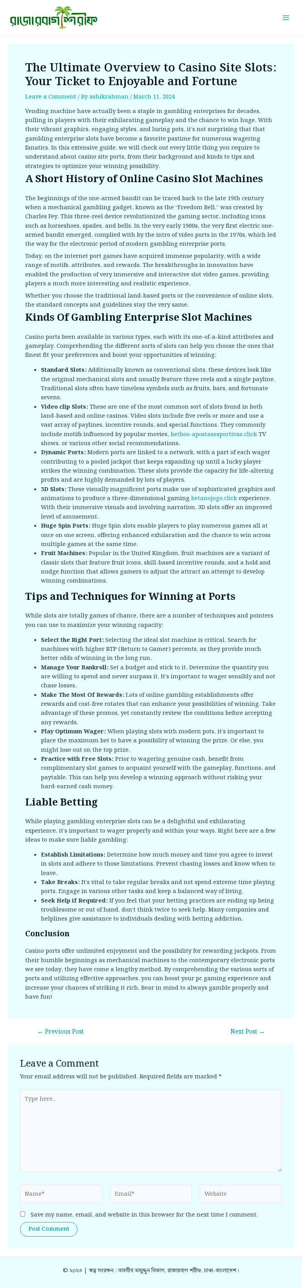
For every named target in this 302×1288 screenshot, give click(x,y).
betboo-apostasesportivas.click (214, 434)
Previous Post (60, 1032)
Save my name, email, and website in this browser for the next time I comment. (144, 1214)
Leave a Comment (50, 96)
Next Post (247, 1032)
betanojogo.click (214, 498)
